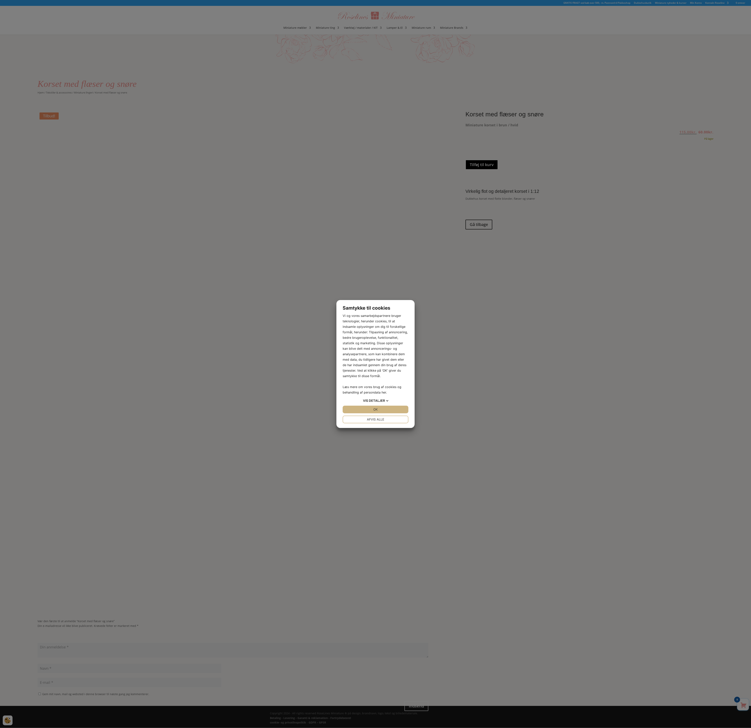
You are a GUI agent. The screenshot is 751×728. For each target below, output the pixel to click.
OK (375, 409)
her (384, 392)
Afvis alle (375, 419)
